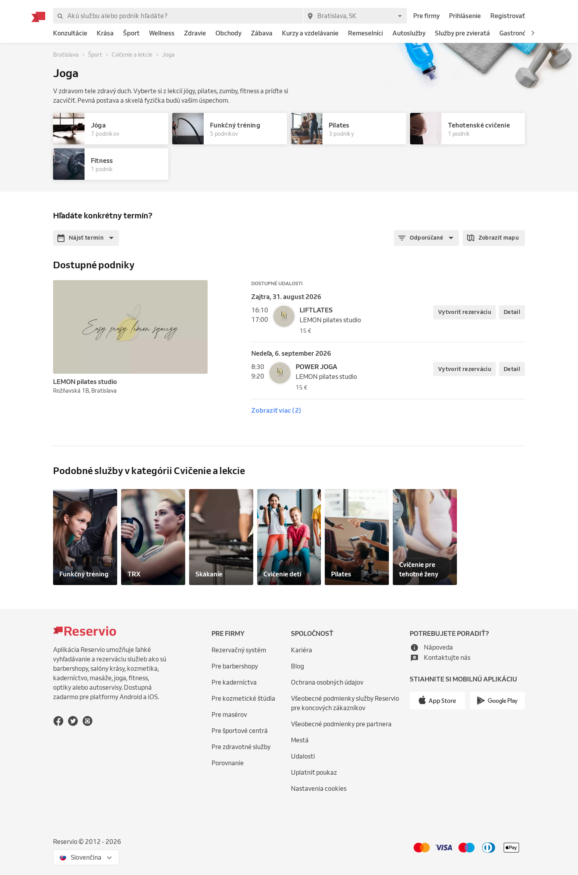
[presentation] (198, 289)
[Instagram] (87, 720)
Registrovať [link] (507, 16)
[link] (70, 33)
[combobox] (355, 16)
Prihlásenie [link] (465, 16)
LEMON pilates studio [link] (330, 320)
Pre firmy (426, 16)
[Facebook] (58, 720)
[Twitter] (73, 720)
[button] (533, 33)
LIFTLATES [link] (316, 310)
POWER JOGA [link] (316, 367)
